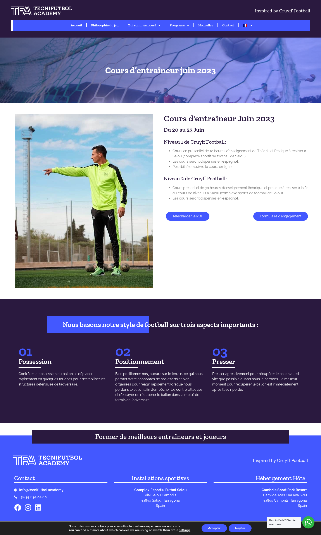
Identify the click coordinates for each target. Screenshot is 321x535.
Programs (177, 25)
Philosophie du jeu (105, 25)
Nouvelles (205, 25)
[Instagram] (27, 507)
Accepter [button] (214, 528)
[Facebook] (17, 507)
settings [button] (184, 530)
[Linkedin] (38, 507)
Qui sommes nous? (142, 25)
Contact (228, 25)
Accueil (76, 25)
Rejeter (240, 528)
